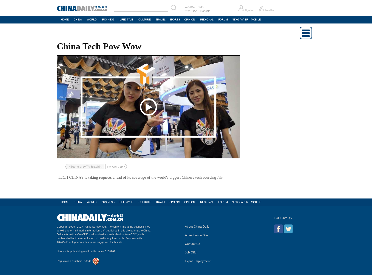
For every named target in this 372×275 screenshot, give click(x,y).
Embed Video (116, 167)
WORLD (92, 19)
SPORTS (174, 19)
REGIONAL (207, 19)
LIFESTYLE (126, 19)
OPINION (189, 19)
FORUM (223, 19)
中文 (187, 10)
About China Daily (197, 226)
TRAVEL (161, 19)
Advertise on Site (196, 235)
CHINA (78, 19)
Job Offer (191, 252)
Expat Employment (198, 261)
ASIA (200, 6)
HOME (65, 19)
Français (205, 10)
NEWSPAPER (240, 19)
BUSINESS (108, 19)
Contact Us (192, 243)
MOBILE (256, 19)
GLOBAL (190, 6)
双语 (195, 10)
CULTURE (144, 19)
